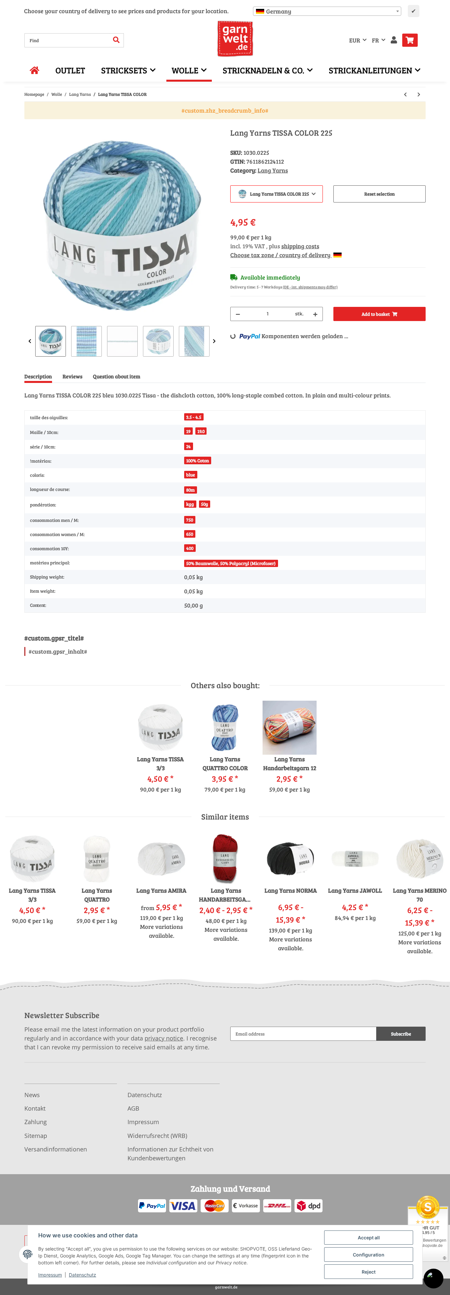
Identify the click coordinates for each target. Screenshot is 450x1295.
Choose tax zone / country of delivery (281, 255)
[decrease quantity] (238, 314)
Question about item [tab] (116, 376)
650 (189, 534)
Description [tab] (38, 376)
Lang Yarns (273, 170)
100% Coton (197, 460)
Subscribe (401, 1034)
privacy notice (164, 1038)
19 (188, 431)
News (32, 1095)
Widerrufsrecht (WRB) (157, 1136)
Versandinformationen (55, 1149)
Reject (369, 1272)
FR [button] (375, 40)
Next (214, 341)
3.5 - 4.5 (193, 417)
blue (190, 475)
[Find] (116, 40)
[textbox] (327, 11)
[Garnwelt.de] (235, 39)
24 (188, 446)
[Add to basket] (29, 124)
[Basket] (413, 40)
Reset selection (379, 194)
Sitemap (35, 1136)
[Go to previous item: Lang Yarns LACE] (405, 94)
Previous (29, 341)
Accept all (369, 1237)
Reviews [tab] (72, 376)
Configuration (368, 1254)
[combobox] (327, 11)
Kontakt (34, 1108)
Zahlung (35, 1122)
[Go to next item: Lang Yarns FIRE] (419, 94)
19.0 (201, 431)
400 (189, 548)
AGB (133, 1108)
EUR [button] (354, 40)
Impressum (143, 1122)
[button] (394, 40)
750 (189, 520)
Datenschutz (144, 1095)
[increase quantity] (315, 314)
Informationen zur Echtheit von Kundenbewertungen (170, 1153)
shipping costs (300, 246)
